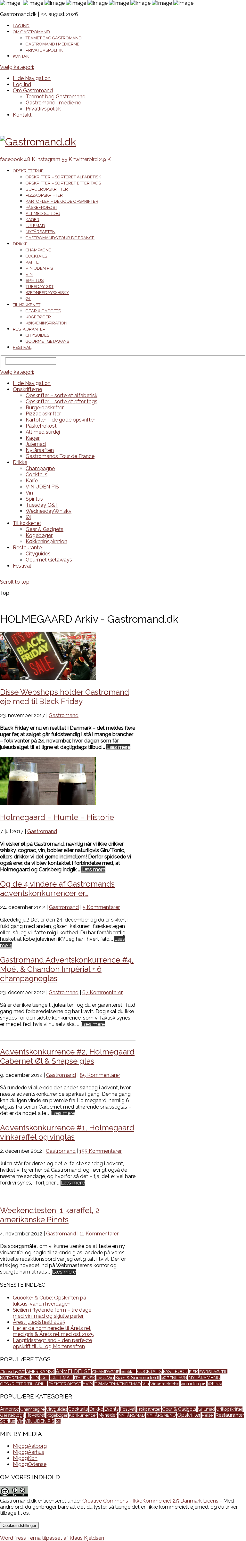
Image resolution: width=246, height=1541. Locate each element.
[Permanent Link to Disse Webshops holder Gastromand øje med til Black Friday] (48, 678)
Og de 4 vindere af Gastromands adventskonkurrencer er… (57, 888)
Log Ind (21, 25)
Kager (32, 219)
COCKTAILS (149, 1371)
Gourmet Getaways (47, 341)
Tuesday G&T (39, 286)
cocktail (128, 1371)
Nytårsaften (40, 231)
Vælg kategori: (17, 67)
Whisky (215, 1383)
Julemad (35, 225)
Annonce (9, 1409)
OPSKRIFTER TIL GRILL (23, 1383)
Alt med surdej (43, 213)
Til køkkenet (26, 304)
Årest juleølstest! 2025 (39, 1322)
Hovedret (35, 1415)
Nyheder (107, 1415)
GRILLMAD (61, 1377)
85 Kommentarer (100, 1075)
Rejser (208, 1415)
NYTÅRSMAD (132, 1415)
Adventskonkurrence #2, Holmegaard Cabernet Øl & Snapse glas (67, 1056)
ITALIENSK (84, 1377)
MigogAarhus (28, 1452)
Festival (22, 347)
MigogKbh (25, 1458)
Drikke (20, 244)
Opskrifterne (28, 170)
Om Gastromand (31, 31)
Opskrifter (189, 1415)
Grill (44, 1378)
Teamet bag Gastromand (54, 38)
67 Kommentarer (102, 992)
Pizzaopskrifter (44, 195)
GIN (35, 1377)
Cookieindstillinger (19, 1525)
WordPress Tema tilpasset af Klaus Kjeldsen (52, 1538)
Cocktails (36, 256)
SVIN (88, 1383)
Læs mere (118, 747)
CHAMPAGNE (105, 1371)
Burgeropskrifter (47, 189)
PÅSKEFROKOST (64, 1383)
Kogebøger (38, 317)
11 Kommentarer (99, 1234)
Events (111, 1409)
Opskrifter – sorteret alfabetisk (63, 177)
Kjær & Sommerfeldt (137, 1377)
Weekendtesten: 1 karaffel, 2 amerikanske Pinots (49, 1215)
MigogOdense (29, 1464)
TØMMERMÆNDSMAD (117, 1383)
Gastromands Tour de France (60, 237)
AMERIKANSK (40, 1371)
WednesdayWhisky (47, 292)
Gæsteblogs (12, 1415)
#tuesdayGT (12, 1371)
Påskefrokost (41, 207)
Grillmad (206, 1409)
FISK (193, 1371)
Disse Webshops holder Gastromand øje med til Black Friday (64, 696)
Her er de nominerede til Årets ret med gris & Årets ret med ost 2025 (53, 1331)
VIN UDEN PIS (39, 268)
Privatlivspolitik (44, 50)
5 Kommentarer (101, 907)
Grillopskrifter (229, 1409)
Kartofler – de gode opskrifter (62, 201)
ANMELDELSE (73, 1371)
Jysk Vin (105, 1378)
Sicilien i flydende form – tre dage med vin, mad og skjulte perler (52, 1313)
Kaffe (32, 262)
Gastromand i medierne (52, 44)
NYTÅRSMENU (204, 1377)
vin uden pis (193, 1383)
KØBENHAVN (174, 1377)
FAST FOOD (175, 1371)
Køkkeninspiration (46, 323)
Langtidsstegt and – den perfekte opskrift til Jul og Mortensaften (52, 1343)
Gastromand (63, 715)
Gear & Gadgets (43, 310)
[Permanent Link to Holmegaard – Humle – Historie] (48, 803)
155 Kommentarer (100, 1151)
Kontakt (22, 56)
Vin (29, 274)
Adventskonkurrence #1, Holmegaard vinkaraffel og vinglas (67, 1132)
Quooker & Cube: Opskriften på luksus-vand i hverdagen (49, 1301)
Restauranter (29, 329)
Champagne (38, 250)
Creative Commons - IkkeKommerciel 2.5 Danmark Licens (150, 1501)
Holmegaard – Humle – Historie (57, 817)
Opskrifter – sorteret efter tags (63, 183)
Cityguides (37, 335)
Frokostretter (149, 1409)
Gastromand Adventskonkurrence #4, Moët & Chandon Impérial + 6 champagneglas (67, 969)
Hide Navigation (32, 78)
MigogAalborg (30, 1446)
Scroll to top (14, 582)
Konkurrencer (83, 1415)
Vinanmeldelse (164, 1383)
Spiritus (35, 280)
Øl (28, 298)
